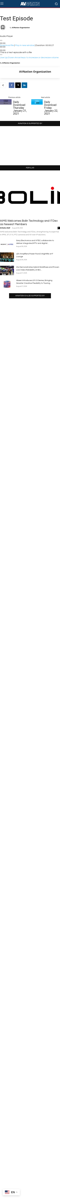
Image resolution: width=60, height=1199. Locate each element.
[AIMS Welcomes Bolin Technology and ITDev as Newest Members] (30, 195)
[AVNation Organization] (9, 72)
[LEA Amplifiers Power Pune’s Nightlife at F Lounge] (7, 257)
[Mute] (1, 54)
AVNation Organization (21, 27)
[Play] (1, 40)
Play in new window (24, 45)
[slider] (29, 57)
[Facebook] (11, 85)
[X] (18, 85)
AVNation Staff (5, 228)
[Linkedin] (24, 85)
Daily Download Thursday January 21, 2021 (20, 108)
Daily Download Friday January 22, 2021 (51, 108)
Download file (7, 45)
